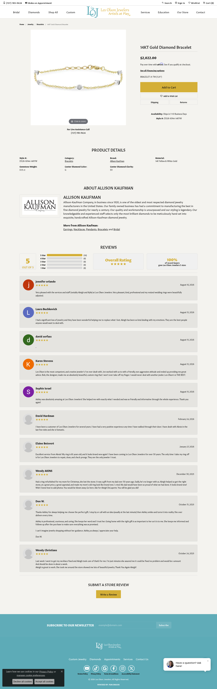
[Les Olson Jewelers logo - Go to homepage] (108, 12)
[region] (78, 77)
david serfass (44, 336)
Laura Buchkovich (46, 309)
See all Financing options (152, 70)
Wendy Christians (46, 550)
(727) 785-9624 (78, 132)
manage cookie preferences (31, 675)
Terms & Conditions (111, 673)
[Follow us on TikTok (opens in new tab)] (96, 668)
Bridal (16, 12)
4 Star (43, 258)
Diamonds (34, 12)
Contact (200, 12)
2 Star (43, 264)
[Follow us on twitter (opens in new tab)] (131, 668)
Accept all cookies (44, 681)
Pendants (91, 229)
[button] (167, 2)
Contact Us (142, 659)
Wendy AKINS (44, 470)
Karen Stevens (44, 360)
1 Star (43, 268)
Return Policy (83, 673)
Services (145, 12)
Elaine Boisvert (45, 443)
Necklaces (79, 229)
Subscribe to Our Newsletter (70, 625)
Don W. (40, 501)
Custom (70, 12)
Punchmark (114, 684)
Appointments (112, 659)
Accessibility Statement (130, 673)
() (85, 255)
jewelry (30, 24)
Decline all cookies (22, 681)
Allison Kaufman (117, 161)
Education (163, 12)
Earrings (67, 229)
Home (22, 24)
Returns (183, 102)
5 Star (43, 255)
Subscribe (164, 625)
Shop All (53, 12)
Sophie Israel (43, 388)
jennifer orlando (46, 281)
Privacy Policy (96, 673)
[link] (12, 2)
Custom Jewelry (77, 659)
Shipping (154, 102)
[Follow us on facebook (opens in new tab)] (113, 668)
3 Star (43, 261)
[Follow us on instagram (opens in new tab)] (122, 668)
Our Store (182, 12)
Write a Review (108, 594)
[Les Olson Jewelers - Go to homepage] (108, 645)
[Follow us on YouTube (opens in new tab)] (87, 668)
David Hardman (45, 415)
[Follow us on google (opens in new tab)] (105, 668)
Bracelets (40, 24)
